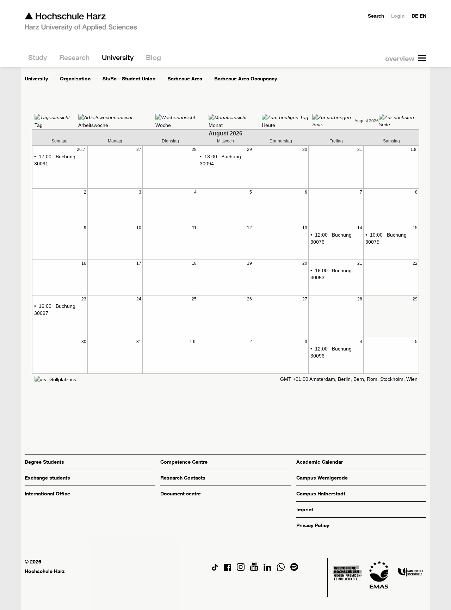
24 (138, 299)
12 (249, 227)
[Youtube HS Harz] (254, 569)
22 (415, 263)
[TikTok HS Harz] (214, 569)
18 (194, 263)
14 (359, 227)
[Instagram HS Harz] (241, 569)
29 (249, 149)
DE (415, 16)
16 (83, 263)
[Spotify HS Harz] (294, 569)
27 (138, 149)
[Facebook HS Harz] (227, 569)
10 (138, 227)
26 (249, 299)
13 (304, 227)
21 (359, 263)
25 (194, 299)
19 (249, 263)
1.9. (193, 341)
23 (83, 299)
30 (304, 149)
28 (194, 149)
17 (138, 263)
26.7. (81, 149)
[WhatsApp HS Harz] (281, 569)
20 (304, 263)
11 (194, 227)
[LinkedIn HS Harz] (267, 569)
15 (415, 227)
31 (359, 149)
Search (376, 16)
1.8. (414, 149)
